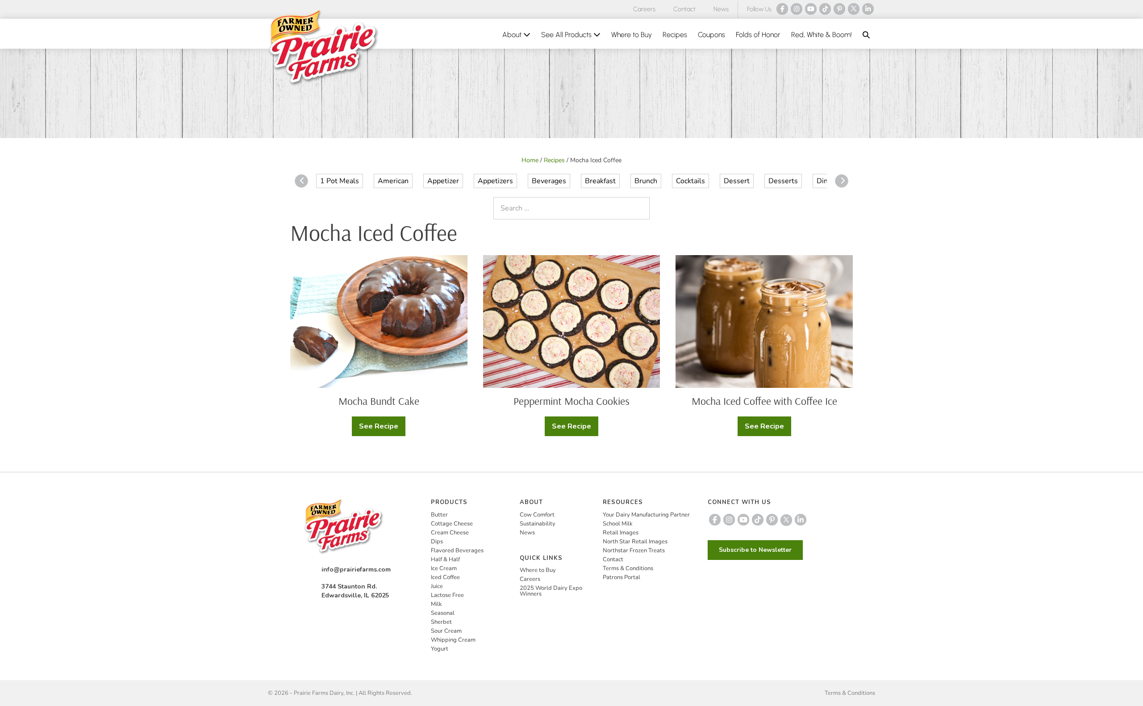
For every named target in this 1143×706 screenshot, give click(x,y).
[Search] (640, 208)
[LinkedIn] (868, 9)
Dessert (737, 181)
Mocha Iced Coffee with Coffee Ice (764, 401)
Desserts (783, 181)
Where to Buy (631, 34)
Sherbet (441, 622)
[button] (866, 34)
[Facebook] (782, 9)
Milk (436, 604)
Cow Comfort (537, 515)
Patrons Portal (621, 577)
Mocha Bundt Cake (378, 401)
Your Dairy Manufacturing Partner (646, 515)
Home (529, 160)
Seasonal (443, 613)
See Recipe (379, 428)
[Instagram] (796, 9)
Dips (437, 542)
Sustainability (537, 524)
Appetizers (495, 181)
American (393, 181)
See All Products (567, 34)
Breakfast (600, 181)
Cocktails (690, 181)
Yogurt (439, 649)
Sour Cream (446, 631)
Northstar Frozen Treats (634, 550)
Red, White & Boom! (821, 34)
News (721, 9)
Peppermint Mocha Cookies (571, 401)
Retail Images (620, 533)
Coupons (711, 34)
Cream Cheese (450, 533)
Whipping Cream (453, 640)
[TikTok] (825, 9)
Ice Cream (444, 568)
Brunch (645, 181)
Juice (437, 586)
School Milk (618, 524)
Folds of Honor (758, 34)
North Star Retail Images (635, 542)
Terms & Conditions (628, 568)
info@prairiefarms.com (356, 569)
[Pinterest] (839, 9)
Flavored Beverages (457, 550)
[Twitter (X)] (853, 9)
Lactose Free (447, 595)
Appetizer (443, 181)
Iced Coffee (445, 577)
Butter (439, 515)
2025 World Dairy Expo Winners (551, 591)
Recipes (675, 34)
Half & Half (445, 559)
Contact (684, 9)
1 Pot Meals (339, 181)
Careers (644, 9)
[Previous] (301, 181)
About (512, 34)
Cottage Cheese (452, 524)
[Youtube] (811, 9)
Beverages (549, 181)
